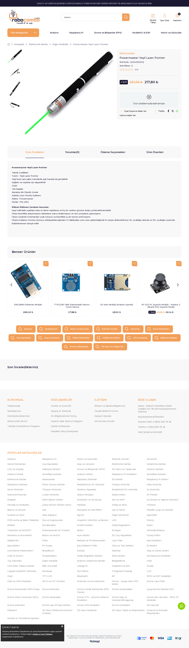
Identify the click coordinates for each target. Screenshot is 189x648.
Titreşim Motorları (51, 489)
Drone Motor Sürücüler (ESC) (22, 597)
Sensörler (135, 329)
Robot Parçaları (85, 494)
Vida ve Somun (15, 555)
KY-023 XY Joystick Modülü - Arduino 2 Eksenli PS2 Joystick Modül (161, 305)
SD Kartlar (117, 479)
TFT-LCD (47, 576)
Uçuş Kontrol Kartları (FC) (160, 589)
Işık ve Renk (118, 510)
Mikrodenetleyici (156, 530)
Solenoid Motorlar (16, 494)
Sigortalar (152, 515)
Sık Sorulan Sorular (104, 421)
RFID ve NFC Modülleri (159, 576)
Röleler (11, 525)
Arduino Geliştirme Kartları (91, 560)
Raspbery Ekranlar (87, 479)
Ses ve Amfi (118, 499)
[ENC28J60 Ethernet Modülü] (28, 281)
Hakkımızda (13, 406)
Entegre (116, 530)
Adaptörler (13, 540)
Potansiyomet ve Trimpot (56, 530)
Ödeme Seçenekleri (113, 152)
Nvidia (150, 566)
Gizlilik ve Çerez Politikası (42, 634)
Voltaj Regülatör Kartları (89, 555)
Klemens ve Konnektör (19, 535)
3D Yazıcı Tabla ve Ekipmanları (128, 610)
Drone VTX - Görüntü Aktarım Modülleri (93, 598)
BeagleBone (118, 560)
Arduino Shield (15, 474)
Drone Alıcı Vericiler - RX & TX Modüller (162, 598)
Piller (45, 540)
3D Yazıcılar (153, 605)
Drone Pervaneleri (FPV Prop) (23, 589)
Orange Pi (82, 566)
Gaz (44, 510)
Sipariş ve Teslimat (61, 411)
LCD (149, 571)
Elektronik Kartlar (81, 338)
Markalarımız (14, 411)
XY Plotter (152, 494)
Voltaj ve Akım (119, 505)
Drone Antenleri (16, 605)
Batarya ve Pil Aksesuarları (91, 540)
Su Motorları (153, 489)
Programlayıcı (49, 555)
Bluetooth (82, 576)
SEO (120, 636)
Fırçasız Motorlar (121, 484)
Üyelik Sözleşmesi (60, 426)
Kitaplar (11, 499)
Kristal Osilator (85, 525)
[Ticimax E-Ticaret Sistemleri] (94, 641)
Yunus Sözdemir (86, 638)
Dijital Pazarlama (106, 636)
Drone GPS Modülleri (88, 605)
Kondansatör (49, 525)
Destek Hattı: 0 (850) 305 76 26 (154, 421)
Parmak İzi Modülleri (18, 505)
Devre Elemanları (161, 329)
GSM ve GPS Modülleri (19, 581)
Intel (149, 560)
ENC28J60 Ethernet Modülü (28, 304)
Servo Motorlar (15, 489)
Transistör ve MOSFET (19, 530)
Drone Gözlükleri (121, 605)
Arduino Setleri (85, 474)
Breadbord (48, 550)
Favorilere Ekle (46, 263)
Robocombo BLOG (17, 421)
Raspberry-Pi (49, 459)
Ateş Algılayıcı (49, 515)
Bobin (80, 530)
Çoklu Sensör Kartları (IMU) (56, 505)
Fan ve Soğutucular (52, 520)
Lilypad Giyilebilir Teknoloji (21, 571)
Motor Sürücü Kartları (53, 484)
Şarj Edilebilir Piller (87, 545)
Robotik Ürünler (110, 329)
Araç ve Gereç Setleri (158, 550)
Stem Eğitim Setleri (52, 499)
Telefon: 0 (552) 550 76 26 (151, 427)
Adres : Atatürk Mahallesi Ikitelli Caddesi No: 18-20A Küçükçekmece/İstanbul (157, 409)
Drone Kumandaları (122, 589)
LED (114, 520)
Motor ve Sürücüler (171, 32)
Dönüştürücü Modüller (159, 555)
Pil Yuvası (47, 545)
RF (113, 576)
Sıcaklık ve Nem (15, 515)
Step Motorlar (154, 484)
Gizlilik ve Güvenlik (61, 406)
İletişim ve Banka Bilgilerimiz (109, 406)
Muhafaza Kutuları (51, 474)
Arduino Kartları (155, 469)
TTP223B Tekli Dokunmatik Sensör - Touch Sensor (72, 305)
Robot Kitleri (119, 494)
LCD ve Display (140, 338)
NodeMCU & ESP (141, 32)
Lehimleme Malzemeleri (20, 550)
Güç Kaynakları (24, 338)
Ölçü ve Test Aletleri (122, 545)
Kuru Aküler (83, 535)
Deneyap (47, 571)
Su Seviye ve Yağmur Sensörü (162, 499)
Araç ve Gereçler (52, 338)
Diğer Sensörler (120, 515)
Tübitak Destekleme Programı (23, 426)
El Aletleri (152, 545)
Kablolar (116, 550)
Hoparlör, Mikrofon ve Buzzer (93, 520)
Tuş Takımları (14, 560)
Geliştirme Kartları (111, 338)
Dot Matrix (82, 571)
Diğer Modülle (49, 560)
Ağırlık (80, 515)
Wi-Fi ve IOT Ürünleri (53, 581)
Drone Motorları (50, 589)
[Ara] (125, 17)
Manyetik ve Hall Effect (89, 510)
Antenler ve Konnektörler (91, 581)
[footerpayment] (159, 638)
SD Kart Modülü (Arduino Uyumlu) (116, 304)
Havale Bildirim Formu (106, 411)
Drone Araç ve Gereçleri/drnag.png (122, 598)
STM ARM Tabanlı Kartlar (20, 566)
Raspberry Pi (76, 32)
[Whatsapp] (181, 606)
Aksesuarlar (48, 479)
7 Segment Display (122, 571)
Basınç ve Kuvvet (16, 510)
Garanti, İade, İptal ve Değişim (66, 421)
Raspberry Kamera (17, 484)
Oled (9, 576)
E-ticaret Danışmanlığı (87, 636)
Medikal (81, 505)
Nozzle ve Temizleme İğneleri (23, 618)
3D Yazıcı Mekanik (87, 610)
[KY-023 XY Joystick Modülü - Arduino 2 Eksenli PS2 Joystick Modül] (160, 281)
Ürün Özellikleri (35, 152)
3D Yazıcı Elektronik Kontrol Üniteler (57, 612)
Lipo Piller (117, 540)
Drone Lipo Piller (156, 581)
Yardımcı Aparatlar (86, 489)
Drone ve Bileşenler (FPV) (108, 32)
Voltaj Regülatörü (121, 525)
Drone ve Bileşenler (79, 347)
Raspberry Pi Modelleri (124, 474)
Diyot (150, 525)
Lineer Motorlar (50, 494)
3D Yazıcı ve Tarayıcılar (112, 347)
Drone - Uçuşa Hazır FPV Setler (125, 583)
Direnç (150, 520)
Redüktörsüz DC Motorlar (90, 484)
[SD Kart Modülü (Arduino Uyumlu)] (116, 281)
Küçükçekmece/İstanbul (151, 416)
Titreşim (151, 505)
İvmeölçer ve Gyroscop (89, 499)
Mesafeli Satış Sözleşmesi (64, 431)
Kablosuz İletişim (168, 338)
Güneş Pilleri (153, 535)
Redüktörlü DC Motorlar (124, 489)
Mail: (150, 432)
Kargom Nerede (102, 416)
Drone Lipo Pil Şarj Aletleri (56, 605)
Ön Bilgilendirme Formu (64, 416)
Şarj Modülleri (154, 540)
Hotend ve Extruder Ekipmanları (157, 612)
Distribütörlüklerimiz (18, 416)
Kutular (81, 550)
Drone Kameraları (51, 597)
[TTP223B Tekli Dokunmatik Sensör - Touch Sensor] (72, 281)
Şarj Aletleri (13, 545)
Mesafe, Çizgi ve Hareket (160, 510)
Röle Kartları (118, 555)
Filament (12, 610)
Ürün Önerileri (154, 152)
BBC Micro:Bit (49, 566)
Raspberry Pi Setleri (157, 479)
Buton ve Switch (51, 535)
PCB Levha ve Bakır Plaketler (23, 520)
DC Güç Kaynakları (122, 535)
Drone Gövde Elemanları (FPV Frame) (93, 591)
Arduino (54, 32)
